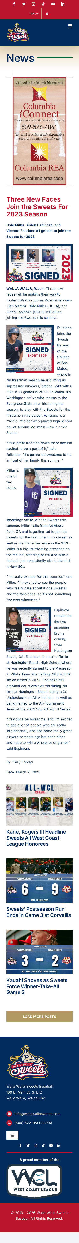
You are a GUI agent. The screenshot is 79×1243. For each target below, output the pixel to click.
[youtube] (51, 1145)
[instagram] (35, 1145)
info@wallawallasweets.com (37, 1114)
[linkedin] (58, 1145)
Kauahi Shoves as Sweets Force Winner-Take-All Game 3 (36, 986)
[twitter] (28, 1145)
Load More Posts (39, 1016)
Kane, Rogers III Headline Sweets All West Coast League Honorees (36, 838)
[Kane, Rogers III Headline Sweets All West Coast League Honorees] (39, 805)
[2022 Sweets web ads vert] (39, 73)
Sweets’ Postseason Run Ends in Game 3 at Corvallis (38, 912)
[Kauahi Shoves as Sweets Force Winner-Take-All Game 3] (39, 952)
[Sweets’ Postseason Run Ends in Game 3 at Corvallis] (39, 880)
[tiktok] (43, 1145)
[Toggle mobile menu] (70, 26)
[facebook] (20, 1145)
